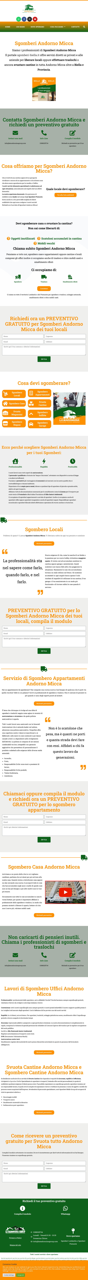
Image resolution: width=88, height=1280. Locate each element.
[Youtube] (35, 19)
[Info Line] (44, 133)
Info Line (44, 138)
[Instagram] (29, 19)
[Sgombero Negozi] (5, 423)
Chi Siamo (20, 27)
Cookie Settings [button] (9, 1275)
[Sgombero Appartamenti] (31, 393)
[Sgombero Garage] (31, 424)
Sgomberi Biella (15, 1081)
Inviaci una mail (15, 138)
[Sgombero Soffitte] (31, 414)
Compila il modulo (72, 138)
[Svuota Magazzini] (5, 413)
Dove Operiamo (37, 27)
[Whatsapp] (18, 19)
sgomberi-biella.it (28, 55)
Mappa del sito (15, 1245)
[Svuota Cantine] (31, 403)
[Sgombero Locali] (5, 394)
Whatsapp (65, 1214)
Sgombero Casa (17, 403)
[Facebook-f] (24, 19)
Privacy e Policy (15, 1238)
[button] (84, 27)
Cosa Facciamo (56, 27)
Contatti (75, 27)
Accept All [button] (20, 1275)
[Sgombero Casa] (5, 403)
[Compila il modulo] (72, 133)
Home (7, 27)
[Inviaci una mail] (15, 133)
